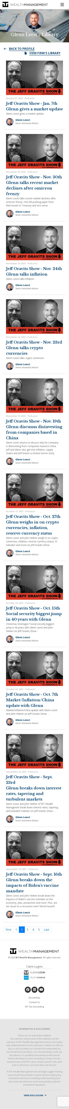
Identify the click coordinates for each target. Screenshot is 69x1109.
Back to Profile (21, 49)
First (8, 929)
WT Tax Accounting (34, 1006)
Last (46, 929)
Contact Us (34, 1002)
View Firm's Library (44, 53)
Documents (34, 997)
